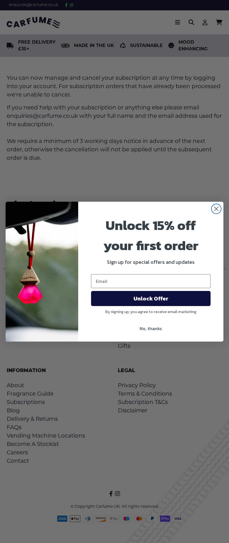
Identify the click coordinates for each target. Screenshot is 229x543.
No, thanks (151, 328)
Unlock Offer (150, 298)
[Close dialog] (216, 209)
